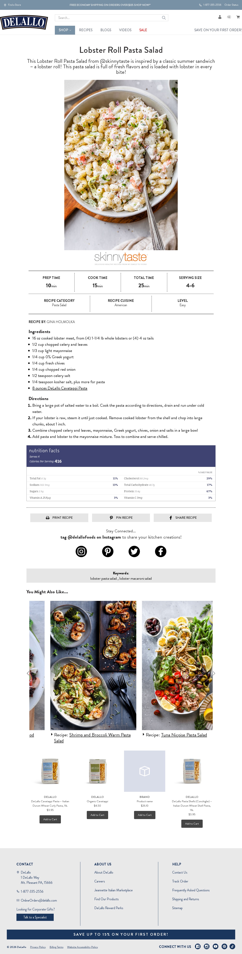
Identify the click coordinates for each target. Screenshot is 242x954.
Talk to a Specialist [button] (35, 917)
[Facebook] (198, 946)
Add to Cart (50, 819)
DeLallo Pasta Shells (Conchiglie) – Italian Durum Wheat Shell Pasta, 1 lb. (192, 805)
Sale (143, 30)
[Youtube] (215, 946)
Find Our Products (106, 899)
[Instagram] (206, 946)
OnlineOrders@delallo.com (39, 900)
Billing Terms (56, 947)
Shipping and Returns (185, 899)
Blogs (105, 30)
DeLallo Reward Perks (108, 908)
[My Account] (219, 17)
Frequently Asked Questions (191, 890)
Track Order (180, 881)
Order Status (231, 4)
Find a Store (14, 4)
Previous (28, 673)
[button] (121, 259)
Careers (99, 881)
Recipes (85, 30)
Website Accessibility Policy (82, 947)
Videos (125, 30)
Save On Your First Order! (218, 30)
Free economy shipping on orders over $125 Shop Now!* (110, 5)
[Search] (164, 17)
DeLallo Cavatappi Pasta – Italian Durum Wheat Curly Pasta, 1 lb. (50, 803)
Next (214, 673)
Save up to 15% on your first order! (121, 934)
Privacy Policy (38, 947)
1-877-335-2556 (212, 4)
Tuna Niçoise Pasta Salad (166, 734)
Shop (63, 30)
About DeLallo (103, 872)
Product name (145, 801)
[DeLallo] (24, 22)
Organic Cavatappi (97, 801)
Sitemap (177, 908)
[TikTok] (232, 946)
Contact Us (179, 872)
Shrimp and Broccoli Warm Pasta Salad (74, 737)
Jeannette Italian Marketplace (113, 890)
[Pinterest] (224, 946)
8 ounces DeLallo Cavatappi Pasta (59, 388)
